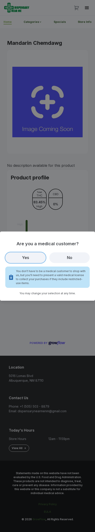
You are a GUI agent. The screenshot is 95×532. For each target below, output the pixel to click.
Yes (25, 257)
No (69, 257)
